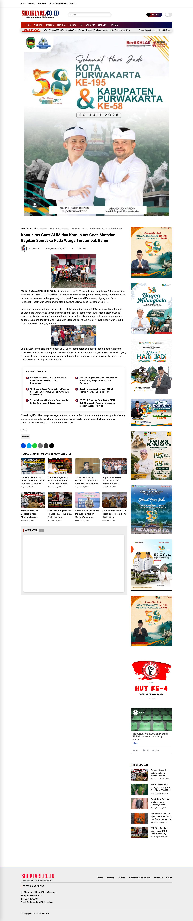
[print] (40, 445)
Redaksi (73, 4)
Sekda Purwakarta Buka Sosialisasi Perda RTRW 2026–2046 (114, 513)
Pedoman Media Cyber (58, 4)
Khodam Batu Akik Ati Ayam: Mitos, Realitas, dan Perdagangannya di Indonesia (161, 817)
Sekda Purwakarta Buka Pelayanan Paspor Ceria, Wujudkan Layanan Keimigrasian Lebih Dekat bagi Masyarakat (87, 514)
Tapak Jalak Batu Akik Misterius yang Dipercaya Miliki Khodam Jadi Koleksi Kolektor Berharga (161, 802)
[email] (46, 445)
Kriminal (61, 25)
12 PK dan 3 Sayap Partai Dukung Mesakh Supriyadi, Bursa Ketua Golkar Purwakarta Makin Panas (49, 392)
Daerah (50, 25)
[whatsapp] (34, 445)
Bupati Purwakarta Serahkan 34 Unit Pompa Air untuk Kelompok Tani (96, 390)
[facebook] (153, 3)
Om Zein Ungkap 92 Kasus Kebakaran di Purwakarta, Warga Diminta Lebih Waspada (118, 30)
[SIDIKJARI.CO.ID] (40, 18)
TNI (81, 25)
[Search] (108, 14)
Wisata (114, 25)
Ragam (72, 25)
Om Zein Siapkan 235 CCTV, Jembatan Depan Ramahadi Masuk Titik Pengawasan (47, 30)
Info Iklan (42, 4)
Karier (169, 878)
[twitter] (158, 3)
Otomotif (90, 25)
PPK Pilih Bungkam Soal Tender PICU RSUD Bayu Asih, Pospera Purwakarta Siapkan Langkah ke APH (97, 403)
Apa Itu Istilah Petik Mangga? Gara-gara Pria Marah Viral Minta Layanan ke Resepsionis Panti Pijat (161, 788)
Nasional (38, 25)
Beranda (24, 228)
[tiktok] (170, 3)
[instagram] (162, 3)
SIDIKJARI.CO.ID (43, 914)
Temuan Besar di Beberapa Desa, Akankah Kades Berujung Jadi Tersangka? (50, 401)
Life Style (103, 25)
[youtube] (166, 3)
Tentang (31, 4)
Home (23, 4)
